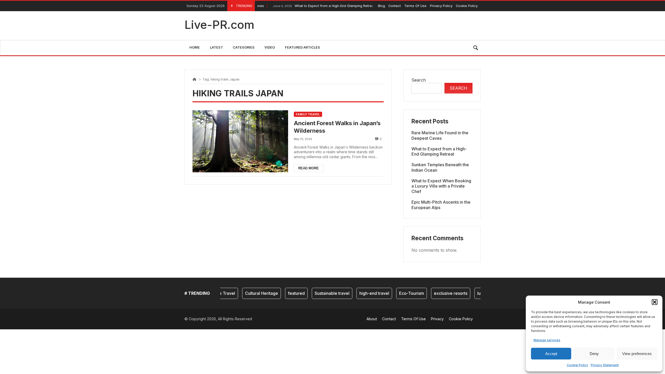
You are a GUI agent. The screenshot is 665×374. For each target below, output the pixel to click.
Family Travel (308, 114)
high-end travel (368, 293)
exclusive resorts (444, 293)
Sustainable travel (326, 293)
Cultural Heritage (255, 293)
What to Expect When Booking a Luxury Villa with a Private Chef (441, 186)
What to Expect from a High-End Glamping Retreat (317, 6)
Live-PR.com (219, 25)
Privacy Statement (605, 365)
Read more (308, 168)
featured (290, 293)
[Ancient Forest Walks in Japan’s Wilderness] (240, 141)
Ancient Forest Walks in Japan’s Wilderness (337, 127)
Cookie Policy (577, 365)
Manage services (547, 340)
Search (418, 80)
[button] (654, 302)
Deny (594, 353)
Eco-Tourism (405, 293)
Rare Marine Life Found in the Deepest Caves (439, 135)
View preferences (637, 353)
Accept (551, 353)
